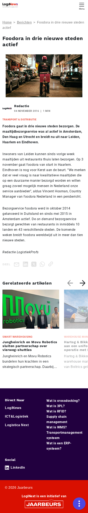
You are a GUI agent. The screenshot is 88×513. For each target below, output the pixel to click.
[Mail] (17, 264)
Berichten (24, 22)
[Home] (10, 5)
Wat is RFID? (56, 411)
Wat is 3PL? (55, 406)
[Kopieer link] (51, 264)
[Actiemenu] (79, 503)
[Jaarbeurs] (44, 504)
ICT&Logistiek (16, 416)
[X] (34, 264)
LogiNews (13, 408)
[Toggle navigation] (82, 6)
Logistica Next (17, 425)
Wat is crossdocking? (63, 401)
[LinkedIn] (26, 264)
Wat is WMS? (56, 427)
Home (7, 22)
